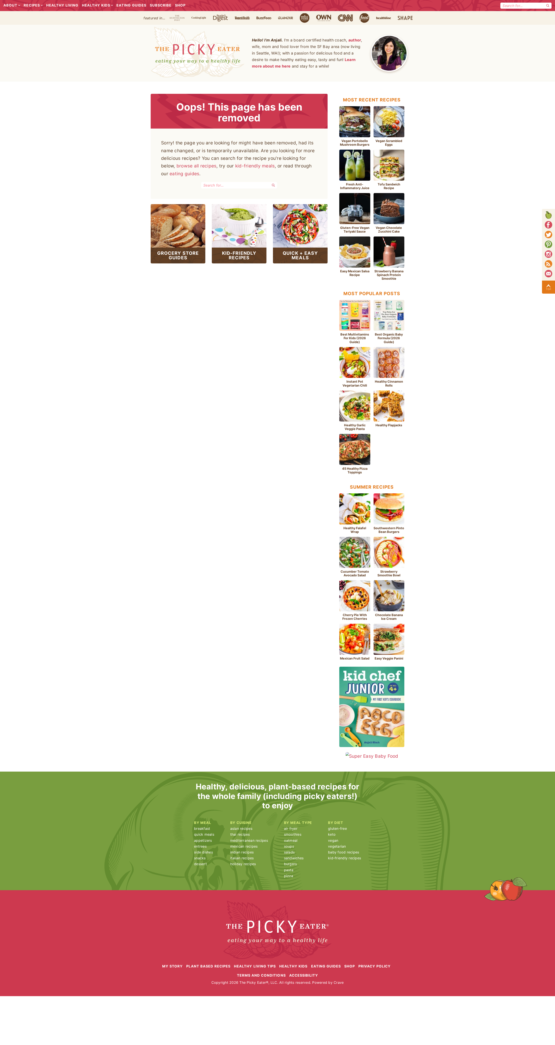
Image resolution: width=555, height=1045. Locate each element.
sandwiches (294, 858)
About (10, 5)
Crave (339, 982)
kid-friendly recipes (344, 858)
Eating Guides (131, 5)
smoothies (292, 834)
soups (289, 846)
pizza (288, 876)
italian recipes (242, 858)
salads (289, 852)
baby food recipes (343, 852)
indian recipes (242, 852)
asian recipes (241, 828)
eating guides (184, 173)
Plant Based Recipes (208, 966)
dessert (200, 864)
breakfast (202, 828)
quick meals (204, 834)
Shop (180, 5)
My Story (172, 966)
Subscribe (160, 5)
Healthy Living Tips (255, 966)
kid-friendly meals (255, 166)
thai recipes (240, 834)
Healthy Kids (96, 5)
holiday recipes (243, 864)
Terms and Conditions (261, 975)
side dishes (203, 852)
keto (332, 834)
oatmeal (291, 840)
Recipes (32, 5)
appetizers (203, 840)
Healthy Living (62, 5)
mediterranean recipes (249, 840)
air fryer (290, 828)
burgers (290, 864)
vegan (333, 840)
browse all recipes (196, 166)
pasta (288, 870)
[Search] (548, 6)
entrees (200, 846)
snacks (200, 858)
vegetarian (337, 846)
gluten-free (337, 828)
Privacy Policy (374, 966)
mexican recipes (244, 846)
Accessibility (303, 975)
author (354, 40)
